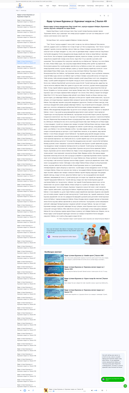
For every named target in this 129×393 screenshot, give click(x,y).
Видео (54, 5)
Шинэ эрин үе (99, 5)
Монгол (110, 1)
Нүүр (40, 5)
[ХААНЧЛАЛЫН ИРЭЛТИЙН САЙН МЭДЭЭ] (20, 6)
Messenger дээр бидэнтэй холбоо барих (114, 379)
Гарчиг (47, 15)
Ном (47, 5)
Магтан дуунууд (63, 5)
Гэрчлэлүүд (90, 5)
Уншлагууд (73, 5)
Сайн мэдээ (81, 5)
